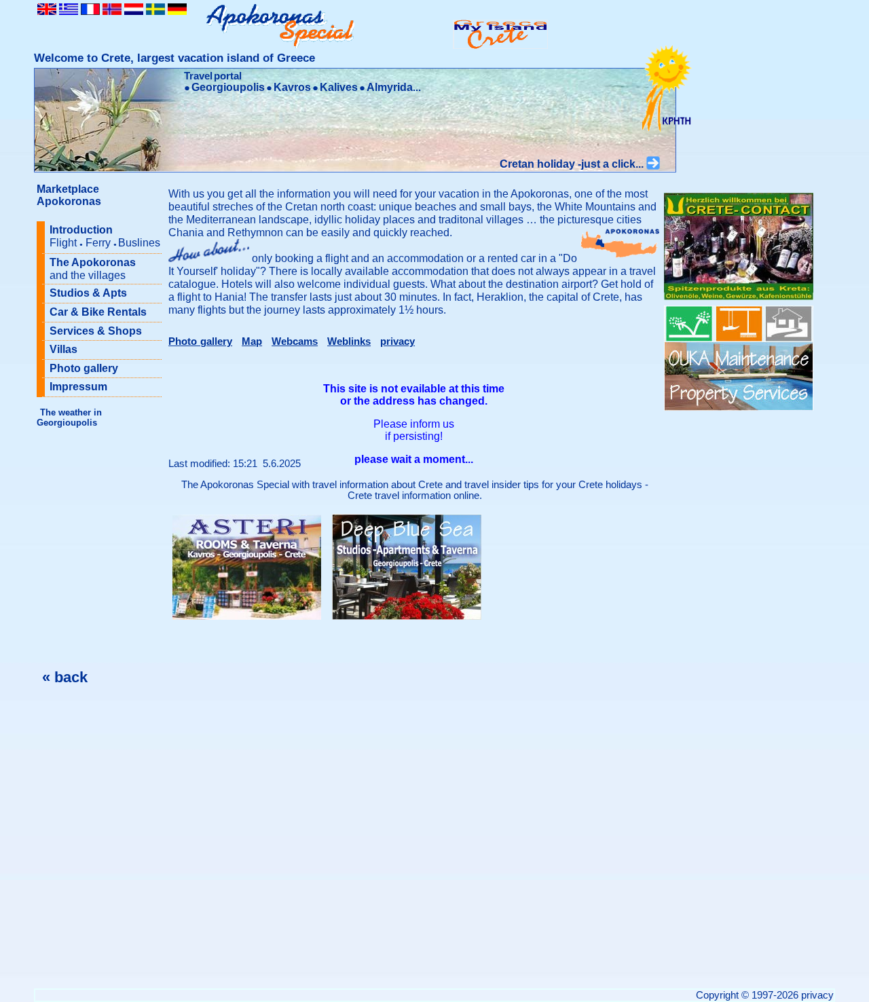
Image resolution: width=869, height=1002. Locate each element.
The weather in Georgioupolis (69, 417)
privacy (397, 341)
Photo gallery (84, 368)
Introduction (105, 236)
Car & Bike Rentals (98, 312)
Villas (63, 349)
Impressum (78, 386)
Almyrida (390, 87)
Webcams (295, 341)
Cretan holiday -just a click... (573, 164)
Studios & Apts (88, 293)
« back (65, 677)
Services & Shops (96, 331)
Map (252, 341)
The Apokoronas (93, 269)
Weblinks (349, 341)
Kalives (339, 87)
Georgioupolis (228, 87)
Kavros (292, 87)
